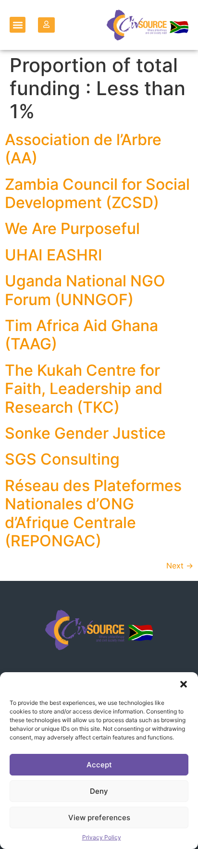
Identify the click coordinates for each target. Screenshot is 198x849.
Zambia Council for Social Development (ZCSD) (97, 193)
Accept (99, 764)
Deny (99, 791)
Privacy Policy (101, 837)
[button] (183, 684)
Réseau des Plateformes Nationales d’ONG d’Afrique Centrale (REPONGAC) (93, 513)
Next (179, 565)
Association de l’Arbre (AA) (83, 148)
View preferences (99, 817)
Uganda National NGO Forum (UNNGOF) (85, 289)
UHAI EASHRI (53, 255)
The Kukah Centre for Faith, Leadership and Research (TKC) (83, 389)
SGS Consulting (62, 459)
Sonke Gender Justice (85, 433)
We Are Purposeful (72, 228)
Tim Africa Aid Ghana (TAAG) (81, 334)
